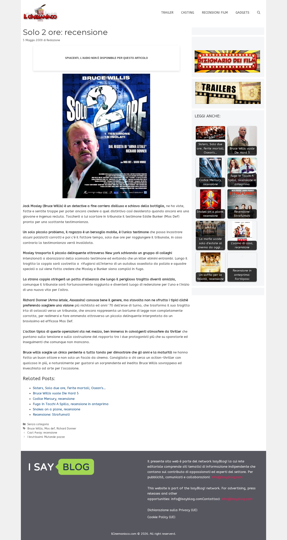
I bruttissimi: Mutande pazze (46, 437)
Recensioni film (215, 12)
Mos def (49, 428)
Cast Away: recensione (42, 432)
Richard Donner (66, 428)
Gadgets (242, 12)
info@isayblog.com (226, 477)
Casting (187, 12)
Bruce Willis (35, 428)
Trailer (167, 12)
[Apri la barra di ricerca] (258, 13)
